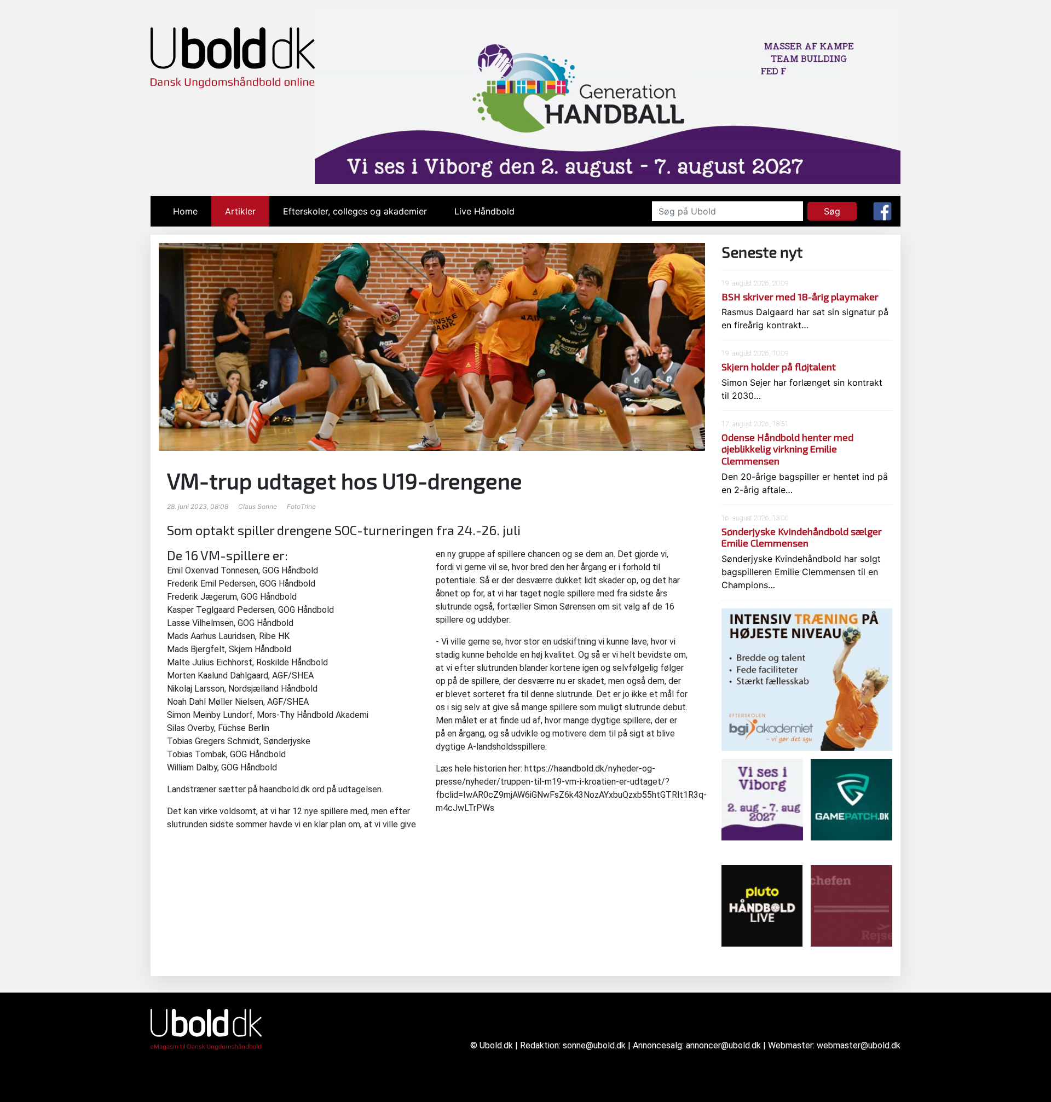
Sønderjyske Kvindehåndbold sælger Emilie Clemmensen (801, 537)
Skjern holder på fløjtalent (778, 367)
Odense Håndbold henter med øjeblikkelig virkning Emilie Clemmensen (787, 449)
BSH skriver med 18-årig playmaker (800, 297)
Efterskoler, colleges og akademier (355, 211)
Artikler (240, 211)
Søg (832, 211)
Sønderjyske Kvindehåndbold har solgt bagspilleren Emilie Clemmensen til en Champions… (801, 571)
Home (192, 211)
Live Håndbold (484, 211)
